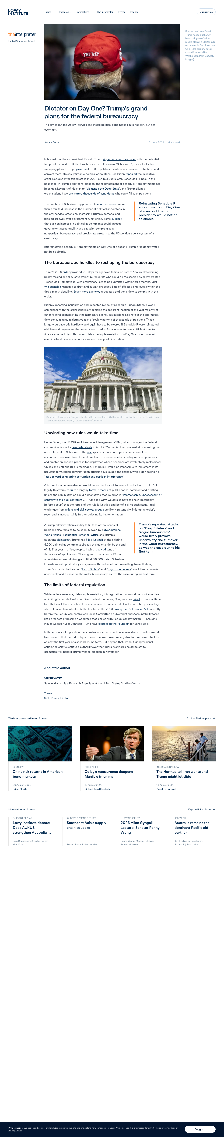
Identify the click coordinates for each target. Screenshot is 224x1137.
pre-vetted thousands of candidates (91, 193)
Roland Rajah (74, 844)
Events (121, 11)
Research (64, 11)
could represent (107, 204)
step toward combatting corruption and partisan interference (84, 476)
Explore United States (200, 809)
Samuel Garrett (52, 142)
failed (136, 599)
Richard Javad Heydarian (98, 789)
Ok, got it (200, 1129)
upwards (80, 169)
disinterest (63, 539)
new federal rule (82, 447)
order (66, 272)
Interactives (83, 11)
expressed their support (113, 623)
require (71, 490)
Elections (65, 698)
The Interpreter (105, 11)
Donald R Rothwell (166, 789)
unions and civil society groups (84, 509)
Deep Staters (90, 569)
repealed (131, 174)
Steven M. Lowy (129, 844)
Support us (206, 11)
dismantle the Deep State (103, 188)
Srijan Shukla (20, 789)
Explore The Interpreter (199, 718)
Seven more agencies (86, 291)
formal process (98, 490)
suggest (116, 218)
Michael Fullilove (144, 841)
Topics (47, 11)
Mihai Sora (18, 844)
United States (15, 41)
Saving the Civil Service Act (131, 609)
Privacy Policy (15, 1130)
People (134, 11)
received (100, 549)
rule (89, 452)
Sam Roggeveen (21, 841)
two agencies (52, 286)
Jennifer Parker (39, 841)
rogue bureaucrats (119, 569)
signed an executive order (119, 159)
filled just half (94, 539)
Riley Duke (196, 841)
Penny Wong (128, 841)
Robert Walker (89, 844)
